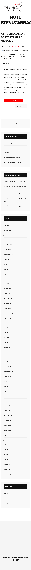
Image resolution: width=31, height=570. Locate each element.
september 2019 (8, 313)
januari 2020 (7, 293)
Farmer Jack (13, 54)
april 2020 (6, 279)
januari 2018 (7, 410)
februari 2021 (7, 230)
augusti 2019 (7, 318)
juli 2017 (6, 440)
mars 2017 (6, 459)
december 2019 (8, 298)
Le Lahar (23, 56)
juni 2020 (6, 269)
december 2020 (8, 240)
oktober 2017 (7, 425)
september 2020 (8, 254)
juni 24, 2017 (5, 46)
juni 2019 (6, 327)
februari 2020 (7, 288)
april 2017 (6, 454)
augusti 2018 (7, 376)
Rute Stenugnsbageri (9, 61)
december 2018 (8, 357)
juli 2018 (6, 381)
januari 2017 (7, 469)
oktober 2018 (7, 366)
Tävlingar (6, 503)
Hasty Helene (6, 56)
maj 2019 (6, 332)
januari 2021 (7, 235)
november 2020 (8, 244)
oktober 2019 (7, 308)
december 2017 (8, 415)
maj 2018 (6, 391)
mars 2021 (6, 225)
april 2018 (6, 396)
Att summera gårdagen (10, 143)
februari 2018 (7, 405)
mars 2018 (6, 400)
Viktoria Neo (6, 63)
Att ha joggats (20, 206)
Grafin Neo (23, 54)
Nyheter (24, 46)
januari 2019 (7, 352)
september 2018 (8, 371)
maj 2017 (6, 449)
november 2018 (8, 361)
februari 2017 (7, 464)
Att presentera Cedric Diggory (12, 162)
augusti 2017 (7, 435)
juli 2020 (6, 264)
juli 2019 (6, 322)
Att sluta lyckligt (20, 181)
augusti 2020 (7, 259)
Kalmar (15, 56)
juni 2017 (6, 444)
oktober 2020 (7, 249)
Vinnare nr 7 (7, 147)
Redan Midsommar (7, 58)
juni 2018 (6, 386)
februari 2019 (7, 347)
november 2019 (8, 303)
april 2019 (6, 337)
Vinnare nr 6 (7, 152)
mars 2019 (6, 342)
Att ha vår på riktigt (16, 194)
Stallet (5, 498)
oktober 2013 (7, 474)
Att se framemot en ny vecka (12, 157)
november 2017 (8, 420)
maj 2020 (6, 274)
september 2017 (8, 430)
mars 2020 (6, 283)
